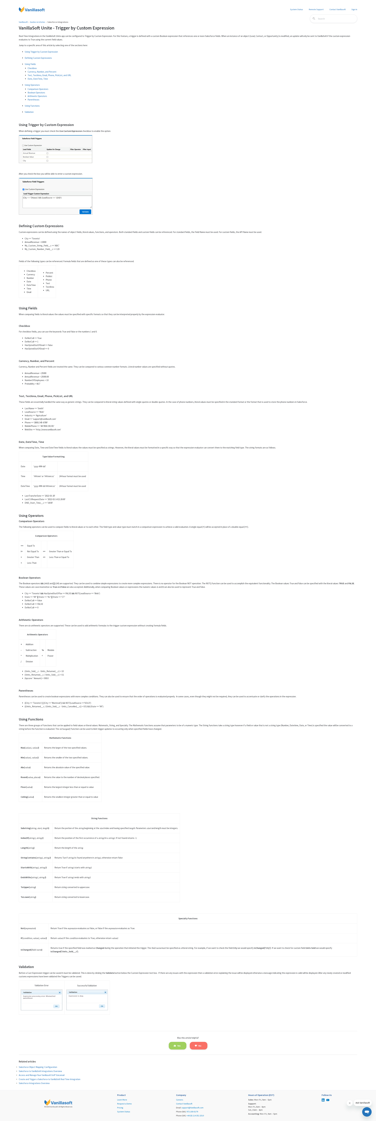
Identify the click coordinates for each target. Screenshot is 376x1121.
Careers (179, 1099)
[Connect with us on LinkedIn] (323, 1100)
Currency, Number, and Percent (42, 71)
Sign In (354, 9)
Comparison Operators (38, 89)
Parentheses (33, 99)
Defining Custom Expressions (38, 58)
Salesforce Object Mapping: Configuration (38, 1067)
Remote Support (316, 9)
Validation (29, 112)
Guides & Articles (37, 22)
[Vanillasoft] (32, 9)
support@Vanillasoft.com (192, 1107)
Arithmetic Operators (37, 96)
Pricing (120, 1107)
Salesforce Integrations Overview (34, 1083)
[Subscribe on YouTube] (327, 1100)
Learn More (122, 1099)
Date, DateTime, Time (38, 78)
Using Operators (32, 85)
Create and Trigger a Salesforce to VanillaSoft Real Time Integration (49, 1079)
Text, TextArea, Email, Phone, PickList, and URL (49, 75)
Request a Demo (124, 1103)
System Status (296, 9)
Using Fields (30, 64)
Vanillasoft (23, 22)
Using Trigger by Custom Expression (41, 51)
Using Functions (32, 105)
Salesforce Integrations (57, 22)
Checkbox (32, 68)
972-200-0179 (192, 1111)
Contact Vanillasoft (337, 9)
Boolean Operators (36, 92)
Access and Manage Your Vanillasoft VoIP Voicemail (41, 1075)
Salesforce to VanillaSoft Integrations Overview (40, 1071)
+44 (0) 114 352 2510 (195, 1115)
